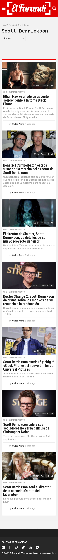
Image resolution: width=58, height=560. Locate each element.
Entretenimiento (17, 92)
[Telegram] (37, 547)
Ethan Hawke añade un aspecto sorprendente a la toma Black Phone (26, 100)
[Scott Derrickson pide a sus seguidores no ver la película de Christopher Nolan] (29, 403)
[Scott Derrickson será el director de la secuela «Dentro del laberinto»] (29, 466)
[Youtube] (30, 547)
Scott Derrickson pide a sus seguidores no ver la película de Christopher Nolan (26, 428)
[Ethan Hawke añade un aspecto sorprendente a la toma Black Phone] (29, 75)
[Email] (3, 547)
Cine (5, 92)
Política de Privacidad (14, 542)
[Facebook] (10, 547)
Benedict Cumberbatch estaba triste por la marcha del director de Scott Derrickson (28, 169)
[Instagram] (16, 547)
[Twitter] (23, 547)
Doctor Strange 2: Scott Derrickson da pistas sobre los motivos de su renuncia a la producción (28, 300)
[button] (4, 8)
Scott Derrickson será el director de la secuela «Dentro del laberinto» (27, 491)
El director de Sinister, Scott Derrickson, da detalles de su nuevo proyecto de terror (24, 238)
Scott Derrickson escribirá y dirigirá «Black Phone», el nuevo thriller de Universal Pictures (28, 366)
